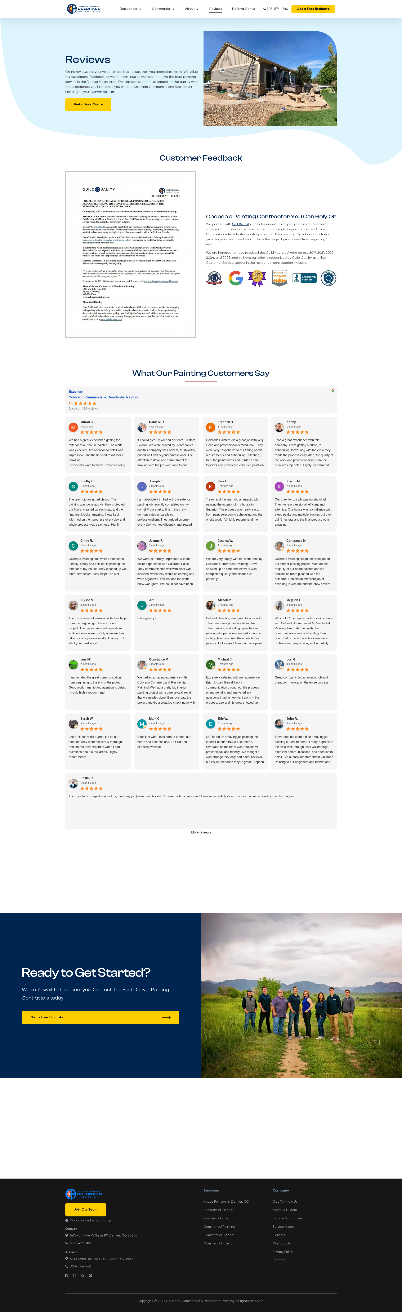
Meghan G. (294, 600)
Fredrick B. (226, 422)
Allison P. (224, 600)
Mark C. (154, 718)
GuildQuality (241, 224)
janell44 (85, 659)
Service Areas (283, 1227)
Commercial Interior (219, 1243)
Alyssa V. (87, 600)
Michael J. (225, 659)
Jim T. (153, 600)
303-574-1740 (277, 9)
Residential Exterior (218, 1210)
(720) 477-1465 (81, 1243)
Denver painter (102, 92)
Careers (279, 1235)
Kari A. (223, 481)
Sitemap (279, 1260)
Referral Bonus (243, 9)
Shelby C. (87, 481)
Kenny (291, 422)
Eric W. (223, 718)
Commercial (161, 9)
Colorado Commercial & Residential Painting (104, 397)
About (190, 9)
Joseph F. (156, 481)
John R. (292, 718)
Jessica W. (225, 540)
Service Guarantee (287, 1218)
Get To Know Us (285, 1201)
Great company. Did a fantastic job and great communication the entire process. (302, 680)
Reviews (215, 9)
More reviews (201, 832)
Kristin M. (293, 481)
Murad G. (87, 422)
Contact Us (282, 1243)
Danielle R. (157, 422)
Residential (128, 9)
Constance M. (296, 540)
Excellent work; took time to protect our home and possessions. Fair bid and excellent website (164, 742)
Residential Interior (218, 1218)
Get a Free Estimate (313, 9)
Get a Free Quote (88, 104)
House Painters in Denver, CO (226, 1201)
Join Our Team (86, 1209)
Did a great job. (147, 618)
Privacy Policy (283, 1252)
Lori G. (291, 659)
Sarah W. (86, 718)
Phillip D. (87, 778)
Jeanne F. (156, 540)
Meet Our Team (285, 1210)
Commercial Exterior (219, 1235)
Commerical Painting (219, 1227)
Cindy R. (86, 540)
